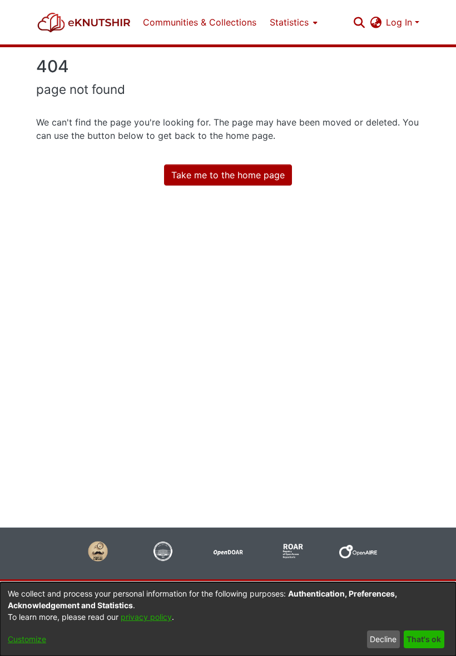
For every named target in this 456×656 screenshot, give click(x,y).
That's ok (424, 639)
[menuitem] (292, 22)
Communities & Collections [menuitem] (199, 22)
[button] (84, 22)
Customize (27, 639)
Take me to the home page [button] (228, 175)
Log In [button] (400, 22)
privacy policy (146, 617)
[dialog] (228, 619)
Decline (383, 639)
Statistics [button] (289, 22)
